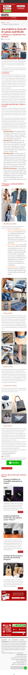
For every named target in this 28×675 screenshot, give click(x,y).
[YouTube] (21, 667)
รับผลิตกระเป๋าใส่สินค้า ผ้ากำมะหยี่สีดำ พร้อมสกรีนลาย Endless (13, 481)
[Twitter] (15, 667)
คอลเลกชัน (22, 639)
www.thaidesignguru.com (21, 664)
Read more (20, 512)
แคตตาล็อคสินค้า (15, 639)
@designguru (24, 659)
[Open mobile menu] (2, 1)
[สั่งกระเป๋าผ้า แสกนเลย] (14, 629)
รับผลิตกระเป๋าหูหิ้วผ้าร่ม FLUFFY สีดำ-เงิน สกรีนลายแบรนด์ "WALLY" (13, 518)
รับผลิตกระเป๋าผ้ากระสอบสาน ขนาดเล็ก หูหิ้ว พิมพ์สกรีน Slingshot (13, 558)
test (9, 639)
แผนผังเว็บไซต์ (4, 639)
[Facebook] (12, 667)
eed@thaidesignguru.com (21, 662)
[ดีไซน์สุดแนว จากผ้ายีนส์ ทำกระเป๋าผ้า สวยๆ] (14, 50)
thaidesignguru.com (11, 653)
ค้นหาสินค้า (8, 39)
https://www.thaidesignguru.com (9, 453)
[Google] (18, 667)
